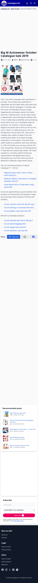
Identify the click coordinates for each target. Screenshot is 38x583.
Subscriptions (6, 562)
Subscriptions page (18, 521)
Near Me (4, 565)
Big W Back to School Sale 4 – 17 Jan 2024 (22, 429)
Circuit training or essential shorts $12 (19, 207)
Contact (4, 538)
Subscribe (17, 515)
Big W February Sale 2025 (18, 413)
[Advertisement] (19, 29)
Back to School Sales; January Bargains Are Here (22, 421)
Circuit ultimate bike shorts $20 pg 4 (18, 220)
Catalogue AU (5, 9)
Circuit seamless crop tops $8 (15, 230)
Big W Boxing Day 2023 (17, 437)
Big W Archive (15, 9)
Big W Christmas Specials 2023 (19, 445)
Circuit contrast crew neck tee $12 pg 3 (19, 204)
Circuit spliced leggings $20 (15, 224)
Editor (16, 60)
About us (4, 535)
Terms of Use (6, 547)
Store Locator (6, 559)
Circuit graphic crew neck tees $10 (17, 211)
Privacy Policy (6, 550)
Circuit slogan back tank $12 (15, 227)
